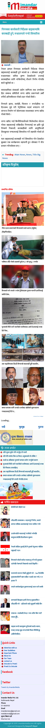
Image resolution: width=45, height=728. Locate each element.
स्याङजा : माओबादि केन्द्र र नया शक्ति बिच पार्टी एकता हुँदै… (26, 615)
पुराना (40, 427)
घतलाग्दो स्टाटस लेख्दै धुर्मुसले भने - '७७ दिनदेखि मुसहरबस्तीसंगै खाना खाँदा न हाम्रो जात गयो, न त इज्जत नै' (27, 577)
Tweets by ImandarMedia (10, 687)
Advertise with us (10, 647)
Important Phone (10, 653)
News (29, 155)
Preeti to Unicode (10, 666)
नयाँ (3, 427)
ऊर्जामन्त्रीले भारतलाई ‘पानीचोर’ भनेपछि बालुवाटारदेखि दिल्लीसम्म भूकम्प (24, 535)
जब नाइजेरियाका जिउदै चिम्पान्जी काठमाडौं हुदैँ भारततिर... (21, 471)
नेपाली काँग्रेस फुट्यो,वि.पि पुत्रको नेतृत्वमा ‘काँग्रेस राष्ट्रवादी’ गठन (27, 548)
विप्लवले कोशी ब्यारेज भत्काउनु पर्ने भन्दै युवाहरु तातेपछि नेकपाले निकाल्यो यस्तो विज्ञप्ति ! (26, 561)
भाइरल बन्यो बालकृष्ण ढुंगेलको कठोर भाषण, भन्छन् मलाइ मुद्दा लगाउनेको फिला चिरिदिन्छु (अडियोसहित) (25, 630)
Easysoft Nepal (31, 726)
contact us (8, 661)
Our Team (7, 658)
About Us (7, 655)
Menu (5, 22)
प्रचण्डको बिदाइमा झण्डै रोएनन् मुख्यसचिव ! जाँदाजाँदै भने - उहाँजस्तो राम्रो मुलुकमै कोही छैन (26, 602)
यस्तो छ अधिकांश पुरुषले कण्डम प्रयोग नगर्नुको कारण (20, 460)
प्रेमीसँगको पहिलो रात (18, 507)
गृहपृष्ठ (21, 427)
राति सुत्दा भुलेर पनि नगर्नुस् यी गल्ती (15, 452)
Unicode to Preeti (10, 663)
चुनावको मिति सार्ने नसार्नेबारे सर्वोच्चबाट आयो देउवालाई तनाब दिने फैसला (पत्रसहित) (23, 465)
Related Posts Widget (38, 416)
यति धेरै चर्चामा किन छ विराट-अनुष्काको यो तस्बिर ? (20, 456)
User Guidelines (9, 650)
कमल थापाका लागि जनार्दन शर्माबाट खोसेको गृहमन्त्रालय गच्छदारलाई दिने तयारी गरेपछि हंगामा (21, 477)
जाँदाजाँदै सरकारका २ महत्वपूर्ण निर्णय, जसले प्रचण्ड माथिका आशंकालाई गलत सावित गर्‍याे (26, 522)
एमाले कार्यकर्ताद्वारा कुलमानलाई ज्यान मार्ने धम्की (27, 586)
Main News (20, 155)
